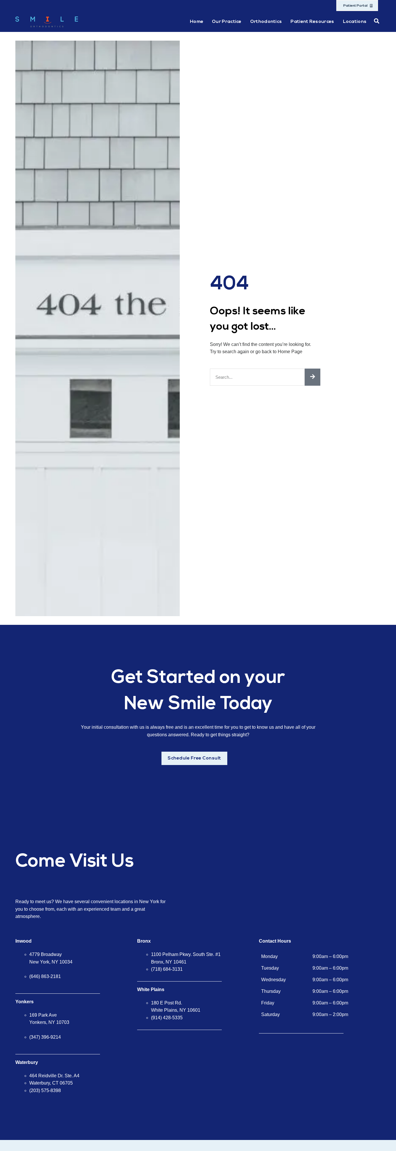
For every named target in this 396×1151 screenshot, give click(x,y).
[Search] (312, 377)
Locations (355, 21)
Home (196, 21)
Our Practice (226, 21)
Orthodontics (266, 21)
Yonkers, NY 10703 (49, 1022)
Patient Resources (312, 21)
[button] (376, 21)
